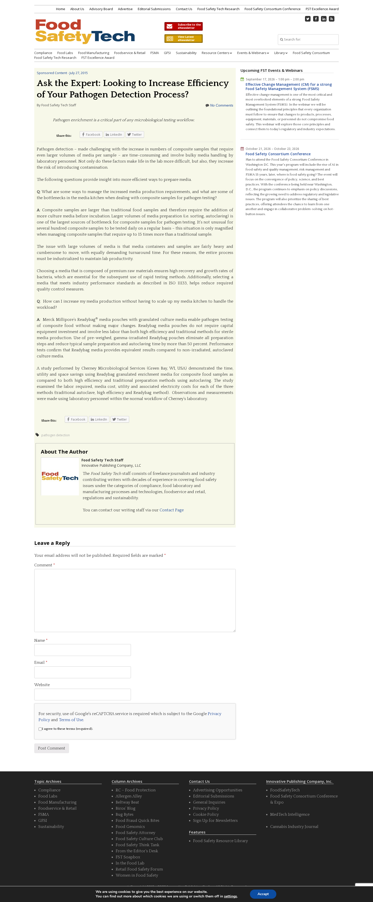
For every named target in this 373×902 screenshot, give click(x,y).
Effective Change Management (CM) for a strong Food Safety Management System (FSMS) (289, 86)
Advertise (125, 9)
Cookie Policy (206, 814)
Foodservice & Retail (129, 52)
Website (42, 685)
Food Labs (65, 52)
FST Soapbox (128, 857)
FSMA (154, 52)
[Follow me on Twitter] (308, 19)
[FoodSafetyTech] (84, 36)
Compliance (43, 52)
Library (279, 52)
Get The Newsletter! (183, 26)
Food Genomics (130, 826)
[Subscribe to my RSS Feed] (332, 19)
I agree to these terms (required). (67, 729)
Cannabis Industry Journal (294, 826)
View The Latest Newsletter (183, 38)
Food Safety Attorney (135, 832)
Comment (44, 565)
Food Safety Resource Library (220, 841)
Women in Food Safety (137, 875)
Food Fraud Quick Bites (137, 820)
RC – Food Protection (136, 790)
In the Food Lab (130, 863)
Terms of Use (71, 720)
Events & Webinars (251, 52)
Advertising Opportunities (217, 790)
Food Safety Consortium (311, 52)
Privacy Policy (206, 808)
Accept (263, 894)
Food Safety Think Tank (137, 845)
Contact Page (172, 510)
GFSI (167, 52)
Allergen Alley (129, 796)
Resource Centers (215, 52)
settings (230, 896)
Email (40, 662)
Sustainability (186, 52)
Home (60, 9)
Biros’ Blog (125, 808)
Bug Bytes (124, 814)
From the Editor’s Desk (137, 851)
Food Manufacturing (93, 52)
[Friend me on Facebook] (316, 19)
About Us (77, 9)
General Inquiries (209, 802)
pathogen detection (55, 435)
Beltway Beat (127, 802)
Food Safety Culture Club (139, 839)
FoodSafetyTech (285, 790)
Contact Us (184, 9)
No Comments (221, 105)
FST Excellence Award (322, 9)
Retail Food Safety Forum (139, 869)
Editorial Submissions (154, 9)
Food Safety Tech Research (218, 9)
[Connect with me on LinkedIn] (323, 19)
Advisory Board (101, 9)
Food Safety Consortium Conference (273, 9)
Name (41, 640)
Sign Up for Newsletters (215, 820)
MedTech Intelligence (290, 814)
